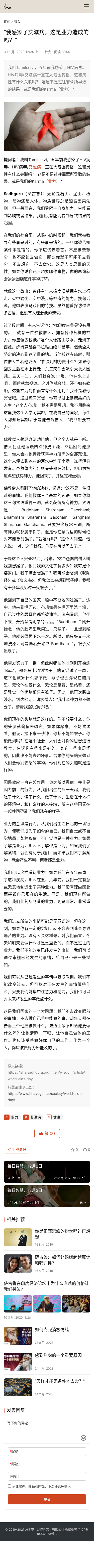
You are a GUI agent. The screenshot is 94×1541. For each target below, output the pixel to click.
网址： (15, 1476)
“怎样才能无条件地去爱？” (60, 1381)
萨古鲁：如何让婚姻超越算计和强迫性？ (62, 1260)
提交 (47, 1499)
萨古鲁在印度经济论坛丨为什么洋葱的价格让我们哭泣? (46, 1286)
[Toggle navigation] (86, 6)
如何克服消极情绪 (52, 1329)
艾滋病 (35, 166)
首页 (7, 21)
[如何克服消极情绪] (18, 1336)
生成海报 (18, 1149)
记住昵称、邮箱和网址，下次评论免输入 (41, 1486)
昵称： (16, 1451)
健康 (56, 1117)
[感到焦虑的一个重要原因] (18, 1362)
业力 (52, 181)
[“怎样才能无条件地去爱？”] (18, 1387)
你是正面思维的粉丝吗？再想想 (62, 1234)
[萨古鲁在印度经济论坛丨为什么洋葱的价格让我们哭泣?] (47, 1303)
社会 (48, 52)
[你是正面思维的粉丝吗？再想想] (18, 1237)
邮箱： (16, 1464)
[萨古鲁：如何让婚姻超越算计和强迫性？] (18, 1263)
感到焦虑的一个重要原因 (58, 1355)
